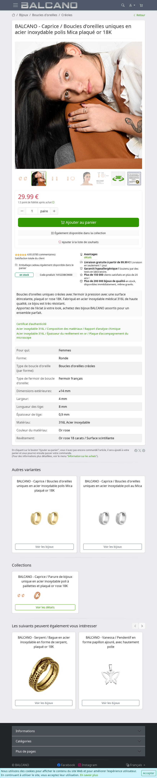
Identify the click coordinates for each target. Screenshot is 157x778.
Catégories (23, 741)
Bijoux (23, 15)
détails (88, 257)
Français (136, 765)
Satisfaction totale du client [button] (29, 258)
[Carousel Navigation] (138, 626)
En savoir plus (89, 775)
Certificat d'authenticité (31, 324)
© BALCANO (20, 765)
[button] (78, 105)
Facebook (67, 765)
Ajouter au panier (80, 222)
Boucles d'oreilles (44, 15)
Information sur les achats (82, 456)
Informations (25, 731)
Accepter (148, 773)
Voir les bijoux (44, 547)
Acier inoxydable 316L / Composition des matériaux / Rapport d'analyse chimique (68, 329)
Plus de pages (26, 751)
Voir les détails (45, 607)
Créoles (66, 15)
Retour (140, 15)
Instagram (89, 765)
